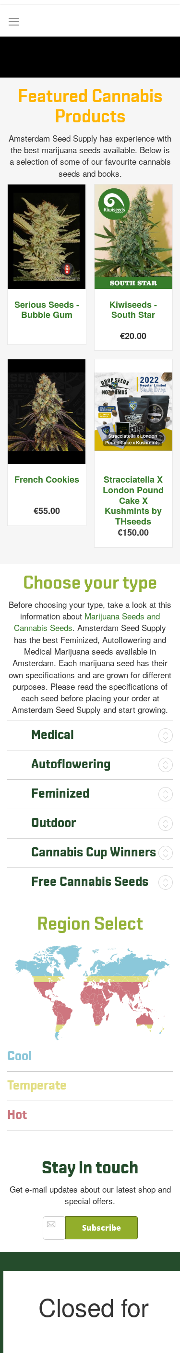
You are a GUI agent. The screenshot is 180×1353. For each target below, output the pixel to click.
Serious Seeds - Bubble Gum (46, 309)
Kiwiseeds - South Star (133, 309)
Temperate (37, 1085)
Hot (17, 1115)
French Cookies (46, 479)
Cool (19, 1056)
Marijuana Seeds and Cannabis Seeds (87, 621)
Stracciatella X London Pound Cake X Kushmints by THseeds (133, 500)
